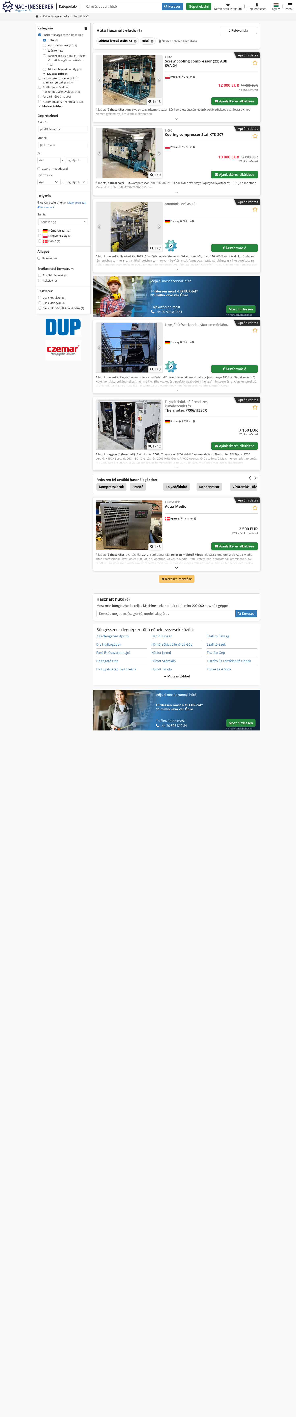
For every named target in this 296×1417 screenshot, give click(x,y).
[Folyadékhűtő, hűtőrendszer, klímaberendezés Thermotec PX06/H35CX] (129, 424)
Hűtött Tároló (161, 669)
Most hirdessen (241, 309)
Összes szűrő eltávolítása (179, 41)
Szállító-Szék (216, 644)
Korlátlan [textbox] (48, 222)
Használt (49, 258)
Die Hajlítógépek (108, 644)
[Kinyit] (176, 119)
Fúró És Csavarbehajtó (113, 652)
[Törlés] (135, 41)
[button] (290, 6)
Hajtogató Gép (107, 661)
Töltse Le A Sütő (219, 669)
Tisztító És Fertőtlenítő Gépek (229, 661)
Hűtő (53, 40)
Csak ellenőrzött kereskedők (63, 308)
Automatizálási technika (63, 102)
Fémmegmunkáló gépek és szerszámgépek (61, 80)
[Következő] (158, 79)
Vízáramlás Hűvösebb (249, 487)
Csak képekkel (54, 298)
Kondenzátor (209, 487)
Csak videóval (54, 303)
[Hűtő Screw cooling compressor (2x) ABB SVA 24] (129, 80)
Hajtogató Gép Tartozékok (116, 669)
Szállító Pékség (218, 636)
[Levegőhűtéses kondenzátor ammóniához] (129, 347)
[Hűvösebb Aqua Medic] (129, 525)
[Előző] (99, 79)
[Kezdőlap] (37, 16)
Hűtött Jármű (161, 652)
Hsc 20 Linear (161, 636)
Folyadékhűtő (176, 487)
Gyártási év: (45, 175)
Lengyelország (59, 236)
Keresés (174, 6)
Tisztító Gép (216, 652)
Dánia (54, 241)
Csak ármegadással (55, 169)
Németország (59, 230)
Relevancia (239, 30)
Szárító (55, 50)
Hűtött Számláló (163, 661)
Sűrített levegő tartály (65, 69)
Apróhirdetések (55, 275)
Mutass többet (178, 676)
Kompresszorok (62, 45)
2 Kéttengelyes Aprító (112, 636)
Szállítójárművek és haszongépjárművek (61, 89)
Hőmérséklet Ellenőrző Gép (172, 644)
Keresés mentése (178, 579)
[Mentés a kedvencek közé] (255, 62)
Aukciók (50, 280)
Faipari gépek (57, 96)
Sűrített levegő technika (63, 35)
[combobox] (63, 221)
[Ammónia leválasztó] (129, 227)
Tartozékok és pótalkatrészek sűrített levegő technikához (67, 60)
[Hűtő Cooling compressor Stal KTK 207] (129, 153)
